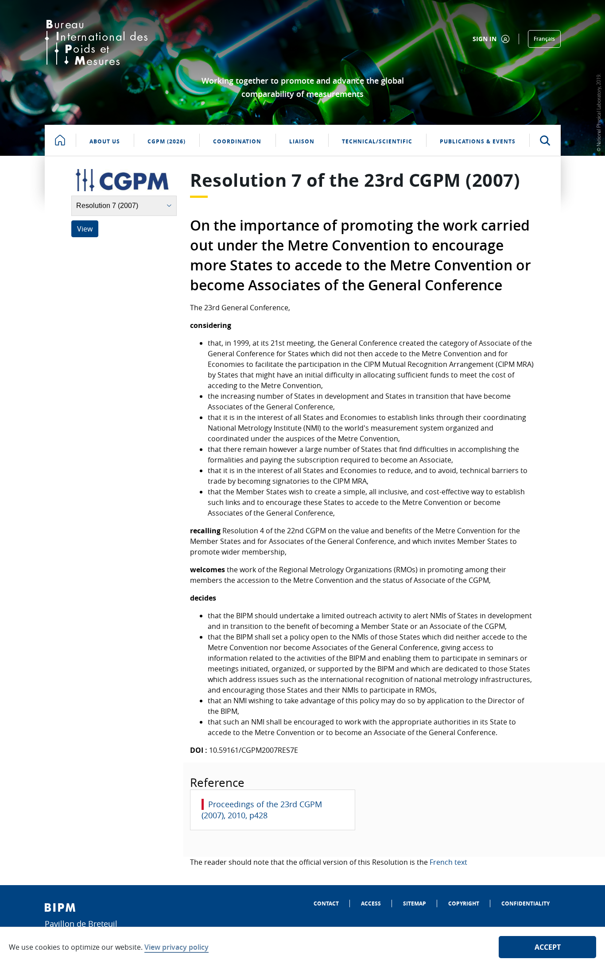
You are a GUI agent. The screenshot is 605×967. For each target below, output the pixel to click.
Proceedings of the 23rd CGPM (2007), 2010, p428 (262, 810)
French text (448, 862)
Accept (548, 947)
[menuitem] (326, 903)
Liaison (301, 141)
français (544, 38)
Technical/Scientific (377, 141)
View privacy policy (176, 947)
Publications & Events (478, 141)
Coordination (237, 141)
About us (104, 141)
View (85, 229)
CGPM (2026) (166, 141)
